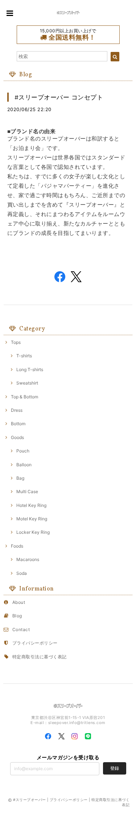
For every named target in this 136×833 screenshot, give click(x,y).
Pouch (22, 451)
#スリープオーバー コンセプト (59, 97)
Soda (21, 573)
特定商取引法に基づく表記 (39, 656)
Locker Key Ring (33, 532)
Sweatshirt (27, 383)
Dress (16, 410)
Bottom (18, 423)
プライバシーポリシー (35, 643)
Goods (17, 437)
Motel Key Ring (31, 518)
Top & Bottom (24, 396)
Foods (17, 546)
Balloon (24, 464)
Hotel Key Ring (31, 505)
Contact (21, 629)
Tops (16, 342)
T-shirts (24, 355)
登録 (114, 768)
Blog (17, 615)
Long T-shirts (29, 369)
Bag (20, 478)
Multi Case (27, 491)
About (18, 602)
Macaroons (27, 559)
